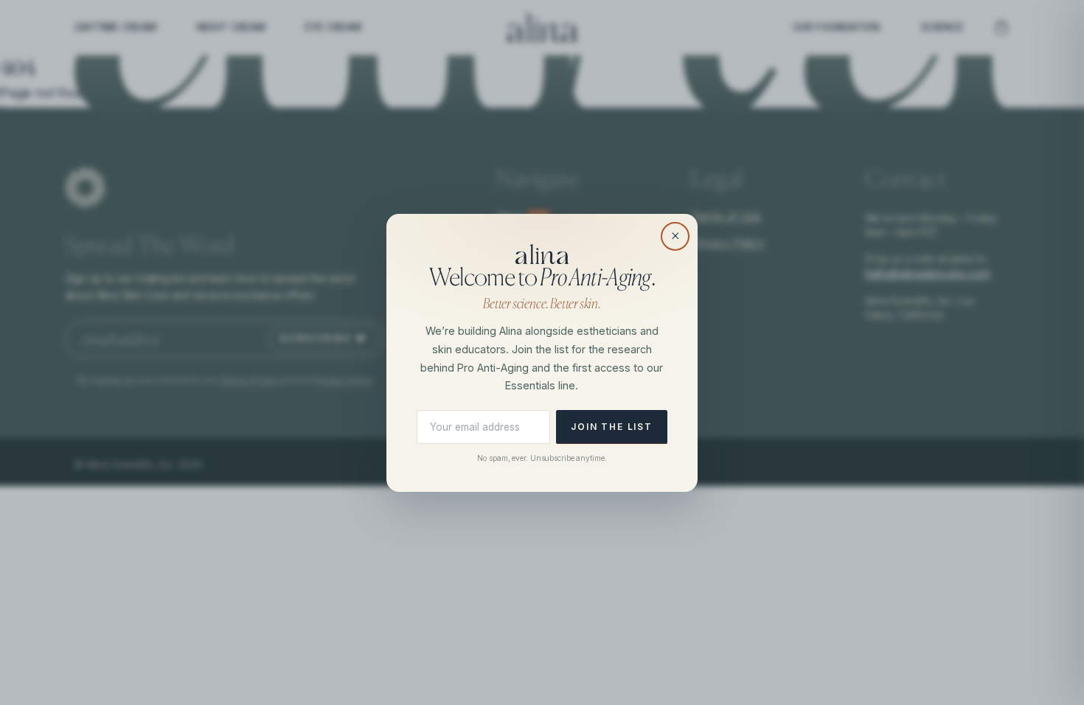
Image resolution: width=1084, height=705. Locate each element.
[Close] (675, 236)
